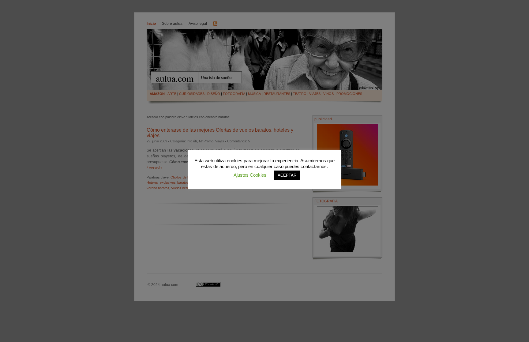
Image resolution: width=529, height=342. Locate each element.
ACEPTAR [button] (287, 175)
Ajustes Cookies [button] (250, 175)
